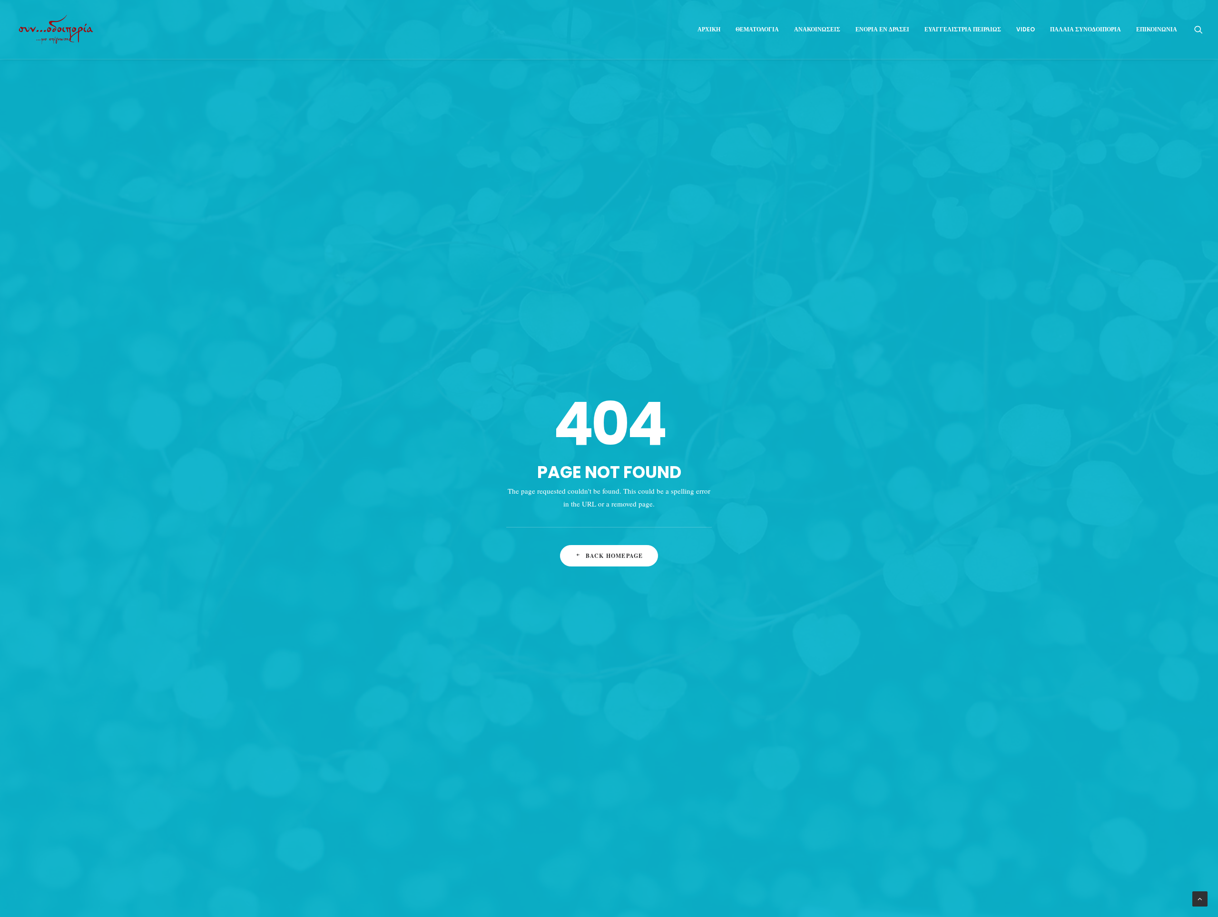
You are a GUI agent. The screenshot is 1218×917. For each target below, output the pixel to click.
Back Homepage (614, 556)
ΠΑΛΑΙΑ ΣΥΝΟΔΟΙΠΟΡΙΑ (1085, 29)
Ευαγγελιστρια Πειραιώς (962, 29)
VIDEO (1025, 29)
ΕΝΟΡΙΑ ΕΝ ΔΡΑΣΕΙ (882, 29)
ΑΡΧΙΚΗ (708, 29)
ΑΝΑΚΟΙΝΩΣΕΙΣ (817, 29)
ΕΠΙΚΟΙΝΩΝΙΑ (1156, 29)
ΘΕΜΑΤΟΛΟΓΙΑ (757, 29)
